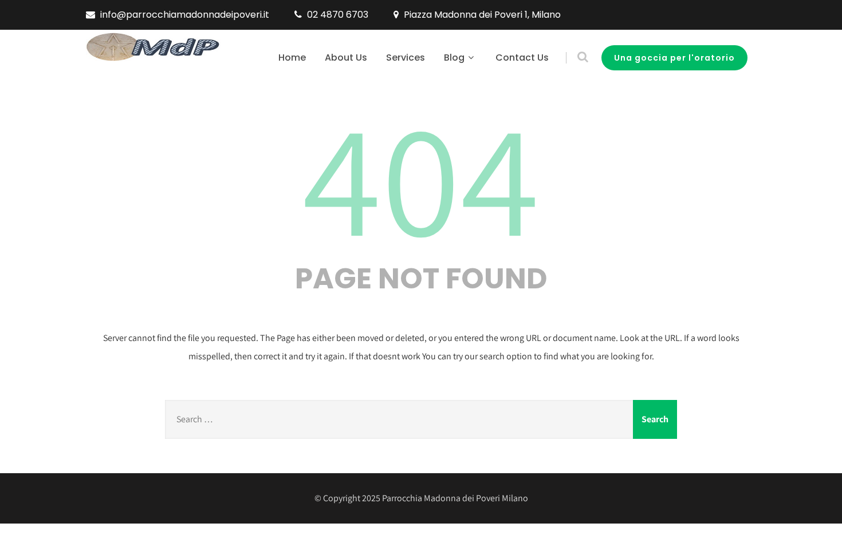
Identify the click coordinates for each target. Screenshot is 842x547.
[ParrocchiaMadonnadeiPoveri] (153, 47)
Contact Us (522, 57)
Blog (454, 57)
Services (405, 57)
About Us (346, 57)
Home (292, 57)
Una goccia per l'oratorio (674, 58)
